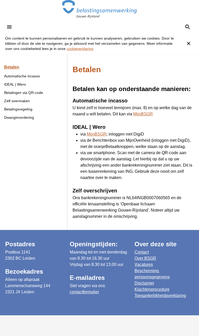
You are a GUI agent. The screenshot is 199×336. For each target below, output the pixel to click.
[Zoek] (187, 27)
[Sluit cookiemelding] (188, 43)
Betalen (11, 67)
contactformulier (84, 292)
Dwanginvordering (19, 117)
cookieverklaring (80, 49)
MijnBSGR (143, 114)
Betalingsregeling (18, 109)
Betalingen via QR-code (23, 93)
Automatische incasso (22, 76)
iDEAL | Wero (15, 84)
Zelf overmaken (17, 101)
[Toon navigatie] (9, 27)
